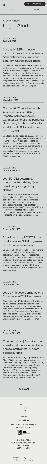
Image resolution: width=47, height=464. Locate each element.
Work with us (24, 420)
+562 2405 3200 (23, 440)
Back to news (12, 21)
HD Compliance (34, 4)
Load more (23, 389)
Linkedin (23, 417)
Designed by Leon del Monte (23, 460)
